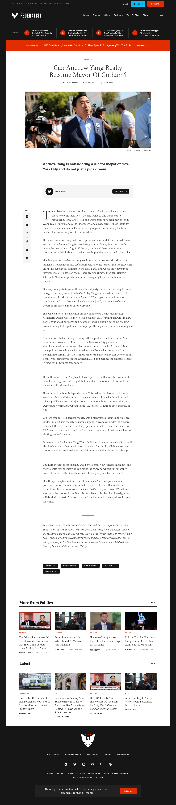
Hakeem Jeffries (70, 566)
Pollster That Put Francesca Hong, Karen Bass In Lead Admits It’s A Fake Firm (140, 641)
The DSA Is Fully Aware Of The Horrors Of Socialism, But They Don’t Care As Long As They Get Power (34, 643)
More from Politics (36, 602)
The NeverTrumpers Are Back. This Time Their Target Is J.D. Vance (105, 641)
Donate (140, 3)
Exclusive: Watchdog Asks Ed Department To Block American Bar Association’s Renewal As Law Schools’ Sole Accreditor (70, 705)
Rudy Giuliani (51, 571)
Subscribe (156, 3)
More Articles (121, 191)
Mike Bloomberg (90, 566)
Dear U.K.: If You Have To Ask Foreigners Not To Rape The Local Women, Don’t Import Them (34, 703)
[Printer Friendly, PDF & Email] (27, 258)
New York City (110, 566)
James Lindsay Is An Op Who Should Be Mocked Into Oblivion (68, 641)
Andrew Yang (50, 566)
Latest (24, 663)
